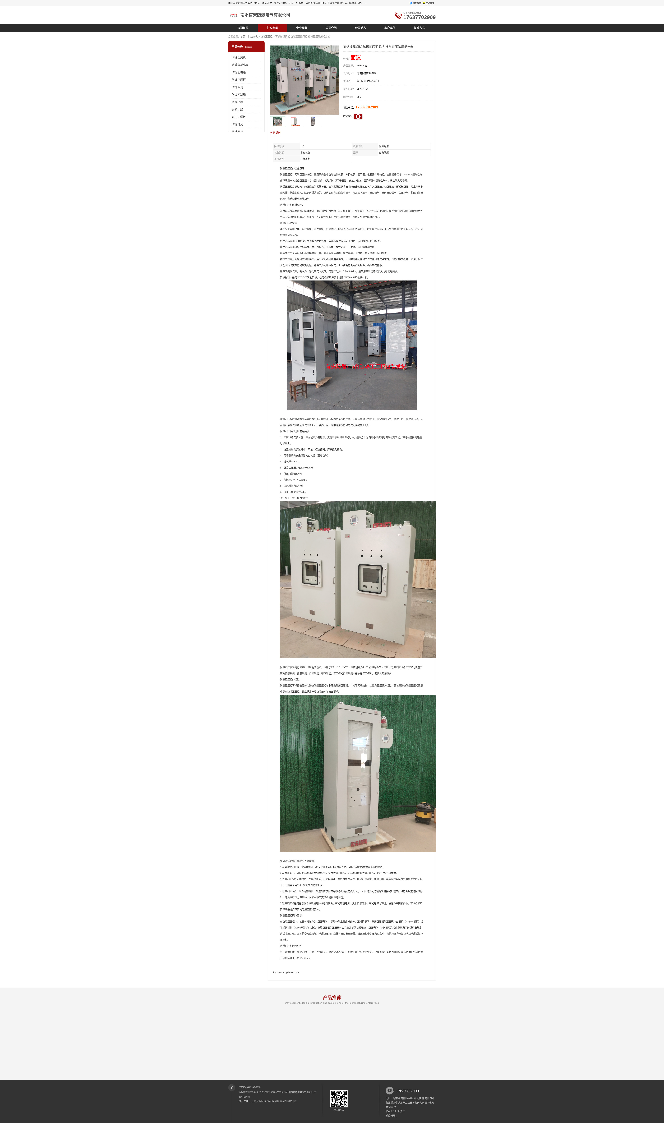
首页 (242, 36)
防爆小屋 (237, 102)
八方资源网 (257, 1101)
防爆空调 (237, 87)
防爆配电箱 (239, 72)
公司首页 (242, 27)
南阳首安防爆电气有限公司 (299, 1092)
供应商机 (272, 27)
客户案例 (389, 27)
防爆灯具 (237, 124)
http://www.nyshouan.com (286, 972)
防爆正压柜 (266, 36)
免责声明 (269, 1101)
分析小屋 (237, 109)
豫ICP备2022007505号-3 (273, 1092)
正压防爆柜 (239, 117)
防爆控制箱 (239, 94)
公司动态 (360, 27)
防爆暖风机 (239, 57)
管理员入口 (281, 1101)
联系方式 (419, 27)
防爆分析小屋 (240, 64)
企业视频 (301, 27)
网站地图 (292, 1101)
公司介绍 (331, 27)
